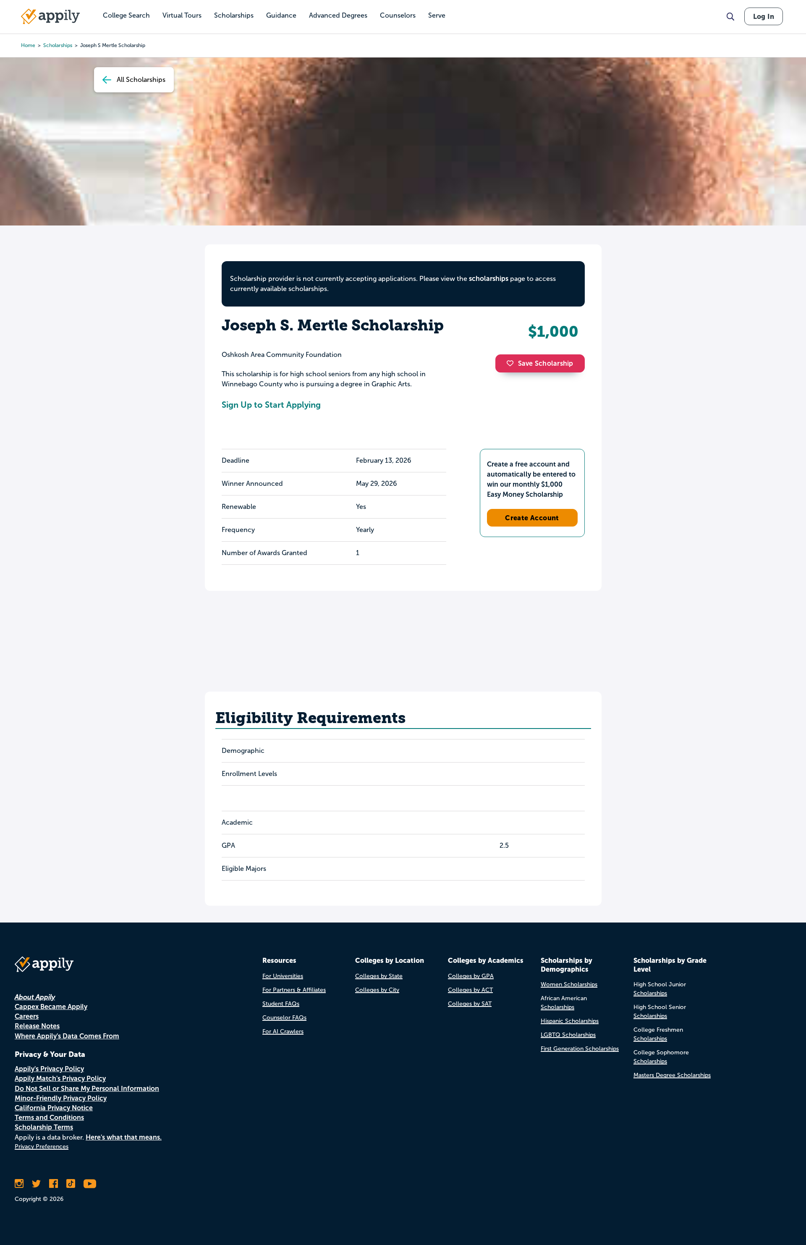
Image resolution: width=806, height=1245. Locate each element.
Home (28, 45)
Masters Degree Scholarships (672, 1075)
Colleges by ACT (470, 990)
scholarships (57, 45)
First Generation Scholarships (580, 1049)
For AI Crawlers (283, 1031)
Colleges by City (377, 990)
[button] (512, 363)
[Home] (50, 16)
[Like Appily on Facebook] (53, 1183)
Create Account (532, 518)
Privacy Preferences (41, 1146)
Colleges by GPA (471, 976)
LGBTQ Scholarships (568, 1035)
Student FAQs (280, 1004)
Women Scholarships (569, 984)
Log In (763, 16)
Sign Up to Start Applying (271, 404)
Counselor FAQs (284, 1017)
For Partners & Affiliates (294, 990)
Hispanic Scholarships (570, 1021)
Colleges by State (379, 976)
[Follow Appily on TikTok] (70, 1183)
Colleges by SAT (470, 1004)
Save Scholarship (545, 363)
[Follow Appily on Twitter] (36, 1183)
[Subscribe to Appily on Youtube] (90, 1183)
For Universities (282, 976)
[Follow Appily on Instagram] (19, 1183)
